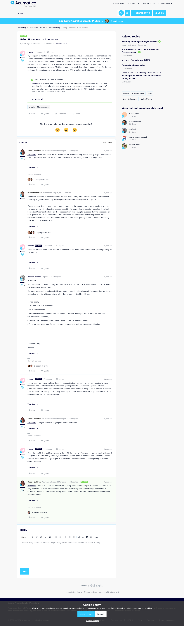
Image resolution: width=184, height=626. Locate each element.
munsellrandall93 (34, 193)
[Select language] (127, 13)
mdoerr (30, 52)
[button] (141, 13)
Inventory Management (38, 107)
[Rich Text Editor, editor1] (66, 553)
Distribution (126, 82)
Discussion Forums (37, 28)
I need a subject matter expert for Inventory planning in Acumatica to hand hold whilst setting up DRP (141, 75)
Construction (127, 55)
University (118, 4)
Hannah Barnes (34, 277)
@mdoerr (36, 83)
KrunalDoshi (134, 145)
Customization (138, 93)
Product (148, 4)
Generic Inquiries (130, 99)
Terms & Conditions (73, 592)
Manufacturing (54, 28)
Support (132, 4)
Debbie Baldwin (34, 151)
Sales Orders (146, 99)
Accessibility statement (109, 592)
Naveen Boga (135, 121)
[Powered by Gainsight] (92, 586)
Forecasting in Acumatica (133, 65)
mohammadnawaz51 (138, 137)
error (150, 93)
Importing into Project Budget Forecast (140, 41)
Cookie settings (90, 592)
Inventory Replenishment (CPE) (136, 60)
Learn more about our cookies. (139, 608)
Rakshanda (134, 113)
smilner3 (132, 129)
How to (126, 93)
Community (164, 4)
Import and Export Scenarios (134, 45)
